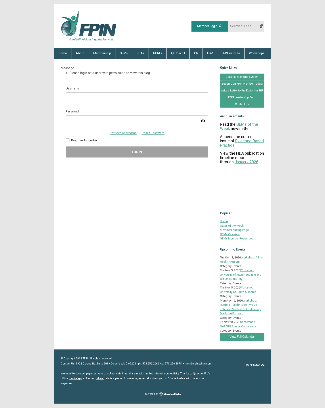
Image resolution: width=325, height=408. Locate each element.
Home (224, 221)
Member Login (207, 26)
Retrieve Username (123, 133)
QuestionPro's (201, 373)
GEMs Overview (230, 234)
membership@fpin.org (198, 363)
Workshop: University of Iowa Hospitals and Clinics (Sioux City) (240, 275)
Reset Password (153, 133)
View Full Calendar (242, 336)
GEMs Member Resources (236, 238)
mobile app (75, 378)
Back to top (253, 365)
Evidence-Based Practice (242, 143)
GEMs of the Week (232, 225)
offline (100, 378)
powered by (152, 394)
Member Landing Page (234, 230)
